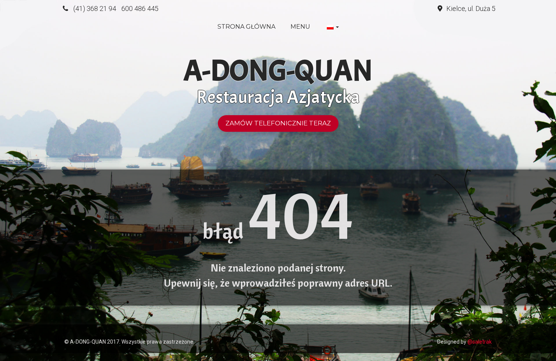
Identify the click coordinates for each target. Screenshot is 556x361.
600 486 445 (139, 8)
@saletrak (479, 342)
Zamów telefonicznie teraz (278, 123)
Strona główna (246, 26)
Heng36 (71, 330)
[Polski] (332, 26)
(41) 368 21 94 (94, 8)
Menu (300, 26)
